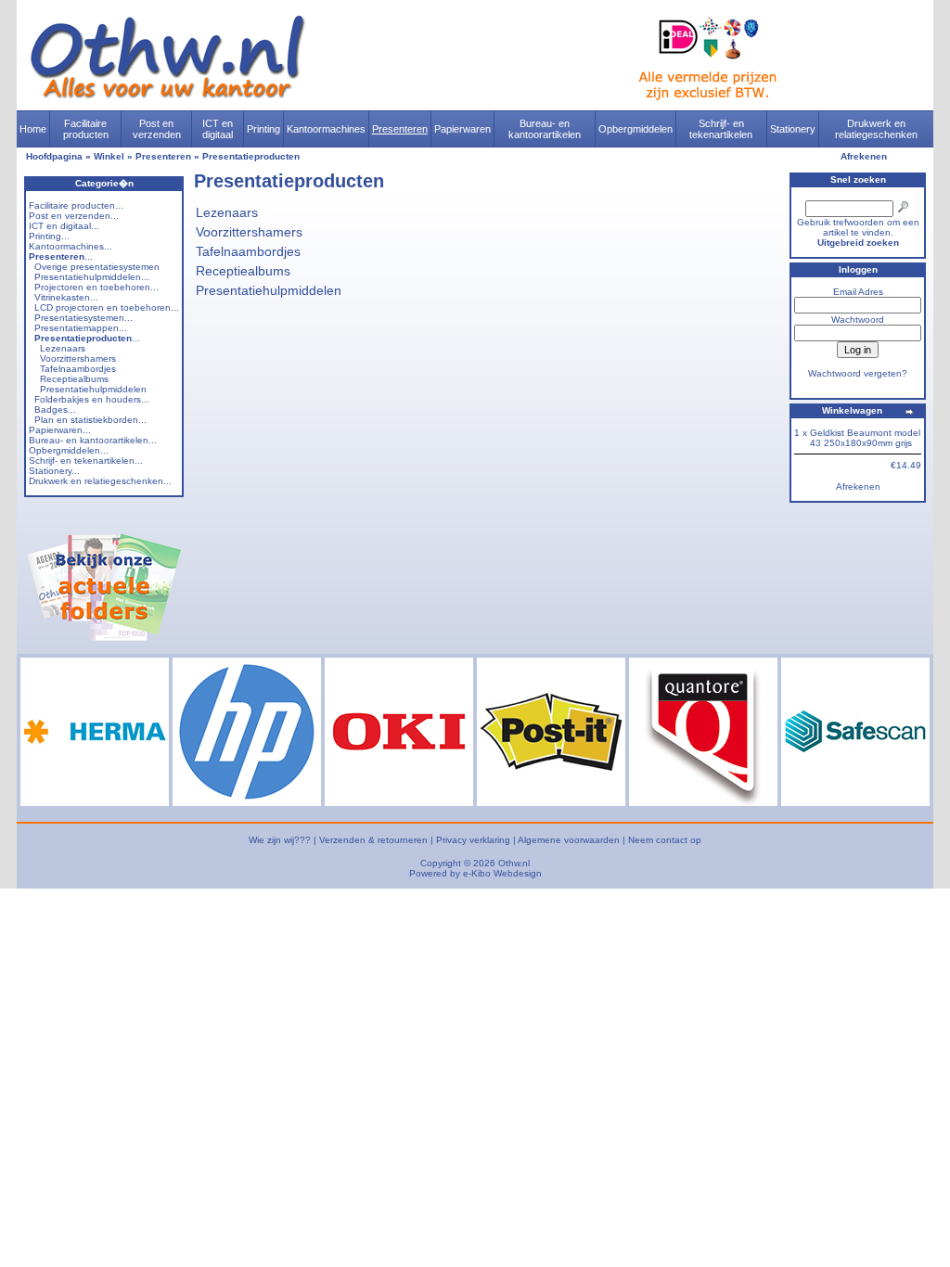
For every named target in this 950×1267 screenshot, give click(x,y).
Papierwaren (462, 128)
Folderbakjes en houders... (91, 399)
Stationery (792, 128)
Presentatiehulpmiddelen (93, 389)
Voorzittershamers (78, 358)
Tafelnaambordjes (78, 369)
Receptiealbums (74, 379)
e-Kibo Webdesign (502, 873)
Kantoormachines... (70, 246)
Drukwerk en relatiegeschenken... (100, 481)
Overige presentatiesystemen (97, 267)
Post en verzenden (157, 129)
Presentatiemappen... (80, 328)
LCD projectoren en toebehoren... (106, 307)
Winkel (109, 156)
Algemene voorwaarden (569, 840)
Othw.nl (514, 863)
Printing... (49, 236)
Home (32, 128)
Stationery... (54, 471)
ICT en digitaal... (64, 226)
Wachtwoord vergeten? (857, 373)
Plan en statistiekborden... (90, 420)
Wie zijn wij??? (280, 840)
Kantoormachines (326, 128)
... (61, 256)
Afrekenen (864, 156)
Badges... (55, 409)
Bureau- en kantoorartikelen (544, 129)
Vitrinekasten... (66, 297)
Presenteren (400, 128)
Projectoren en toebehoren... (96, 287)
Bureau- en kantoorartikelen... (93, 440)
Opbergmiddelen (635, 128)
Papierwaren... (60, 430)
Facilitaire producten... (76, 205)
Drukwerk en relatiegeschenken (876, 129)
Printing (263, 128)
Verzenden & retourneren (373, 840)
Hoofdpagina (54, 156)
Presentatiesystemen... (83, 318)
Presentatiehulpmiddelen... (91, 277)
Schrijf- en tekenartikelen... (86, 460)
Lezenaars (62, 348)
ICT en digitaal (217, 129)
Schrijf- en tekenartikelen (720, 129)
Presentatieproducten (251, 156)
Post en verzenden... (74, 216)
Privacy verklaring (473, 840)
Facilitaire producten (86, 129)
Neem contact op (664, 840)
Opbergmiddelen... (69, 450)
